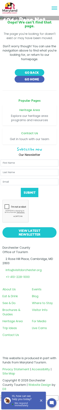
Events (36, 289)
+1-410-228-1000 (18, 277)
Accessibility (41, 369)
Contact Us (10, 335)
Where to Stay (42, 303)
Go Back (31, 72)
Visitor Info (40, 310)
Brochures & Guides (11, 312)
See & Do (9, 303)
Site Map (8, 373)
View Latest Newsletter (29, 232)
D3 (4, 389)
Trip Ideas (9, 328)
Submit (30, 192)
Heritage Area (12, 321)
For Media (39, 321)
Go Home (31, 79)
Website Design (39, 385)
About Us (9, 289)
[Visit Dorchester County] (9, 8)
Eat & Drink (10, 296)
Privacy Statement (15, 369)
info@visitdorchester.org (24, 270)
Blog (35, 296)
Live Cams (39, 328)
